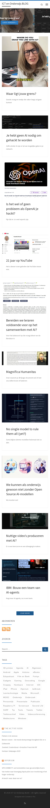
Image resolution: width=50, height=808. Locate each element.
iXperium (24, 689)
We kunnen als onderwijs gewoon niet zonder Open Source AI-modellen (24, 489)
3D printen (8, 668)
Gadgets (7, 681)
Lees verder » (25, 24)
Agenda (19, 668)
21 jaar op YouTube (19, 260)
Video (21, 714)
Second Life (37, 706)
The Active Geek (13, 728)
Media (24, 693)
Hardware (18, 685)
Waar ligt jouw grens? (21, 94)
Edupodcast (8, 676)
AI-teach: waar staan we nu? (12, 778)
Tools (20, 710)
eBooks (36, 672)
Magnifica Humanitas (21, 372)
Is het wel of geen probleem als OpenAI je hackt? (22, 208)
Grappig (7, 685)
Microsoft (35, 693)
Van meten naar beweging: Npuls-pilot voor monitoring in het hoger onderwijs (24, 772)
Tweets (29, 710)
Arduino (25, 672)
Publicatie (35, 702)
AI (28, 668)
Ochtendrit (6, 743)
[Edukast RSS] (8, 629)
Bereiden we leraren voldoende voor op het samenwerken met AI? (21, 325)
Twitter (39, 710)
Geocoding (30, 681)
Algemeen (36, 668)
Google (41, 681)
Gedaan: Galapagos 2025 (11, 751)
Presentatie (22, 702)
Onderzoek (30, 697)
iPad (5, 689)
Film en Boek (23, 676)
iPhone (14, 689)
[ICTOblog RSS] (4, 629)
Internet (30, 685)
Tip (13, 710)
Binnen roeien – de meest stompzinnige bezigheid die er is (24, 740)
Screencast (24, 706)
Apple (16, 672)
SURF (6, 710)
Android (6, 672)
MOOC (6, 697)
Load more (25, 613)
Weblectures (9, 718)
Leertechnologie (10, 693)
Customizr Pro (30, 797)
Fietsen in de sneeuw (9, 736)
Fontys (36, 676)
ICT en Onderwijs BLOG (20, 793)
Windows (22, 718)
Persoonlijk (8, 702)
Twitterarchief (9, 714)
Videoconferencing (36, 714)
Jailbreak (36, 689)
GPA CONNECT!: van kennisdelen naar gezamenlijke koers (23, 768)
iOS (38, 685)
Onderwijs (17, 697)
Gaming (18, 681)
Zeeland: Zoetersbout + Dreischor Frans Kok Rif (19, 747)
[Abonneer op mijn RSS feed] (25, 803)
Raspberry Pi (9, 706)
